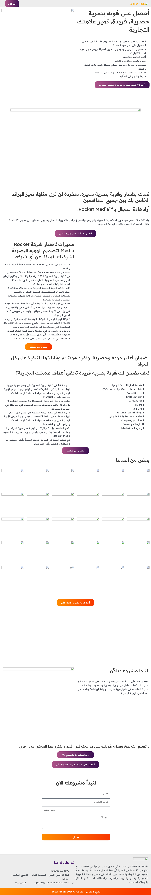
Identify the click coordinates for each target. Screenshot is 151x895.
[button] (12, 3)
